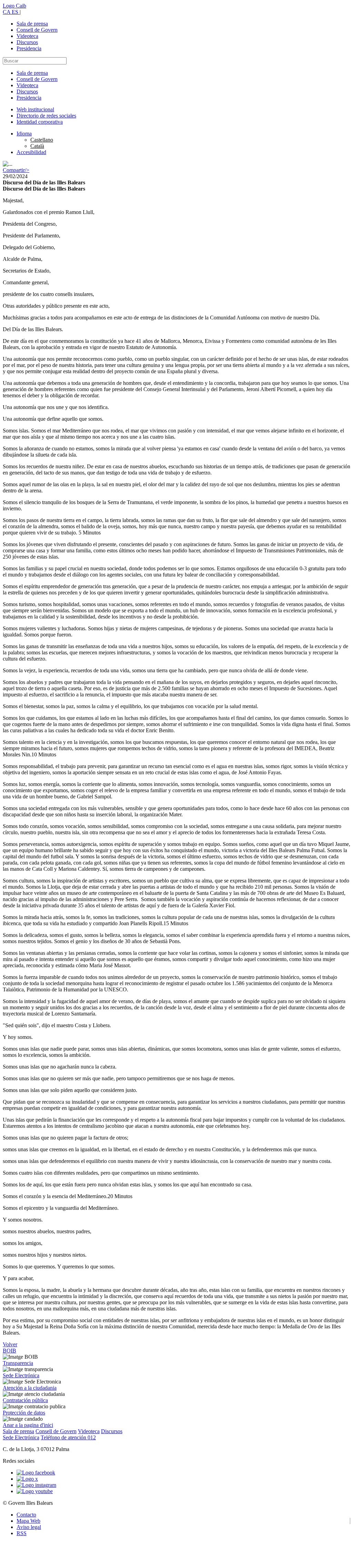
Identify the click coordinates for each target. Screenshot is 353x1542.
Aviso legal (29, 1527)
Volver (10, 1344)
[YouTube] (35, 1491)
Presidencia (29, 48)
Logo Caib (14, 6)
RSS (22, 1533)
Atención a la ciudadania (30, 1388)
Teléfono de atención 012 (68, 1437)
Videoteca (27, 36)
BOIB (9, 1351)
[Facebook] (36, 1472)
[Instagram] (36, 1485)
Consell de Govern (37, 30)
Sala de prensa (32, 24)
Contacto (26, 1515)
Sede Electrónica (21, 1375)
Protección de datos (24, 1413)
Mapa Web (28, 1521)
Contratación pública (25, 1400)
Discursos (27, 42)
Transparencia (18, 1363)
